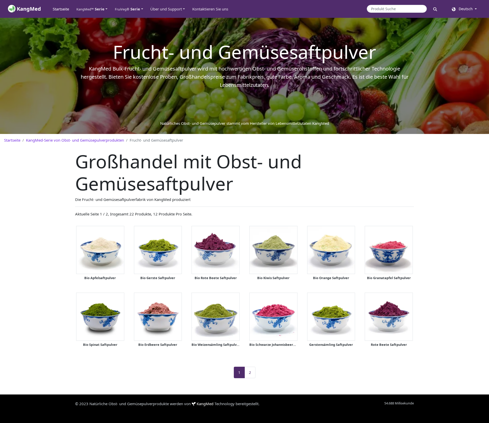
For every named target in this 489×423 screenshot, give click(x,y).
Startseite (63, 8)
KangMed (205, 403)
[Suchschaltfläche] (435, 9)
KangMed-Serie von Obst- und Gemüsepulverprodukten (75, 140)
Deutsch (465, 8)
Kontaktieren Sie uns (210, 8)
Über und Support (166, 8)
